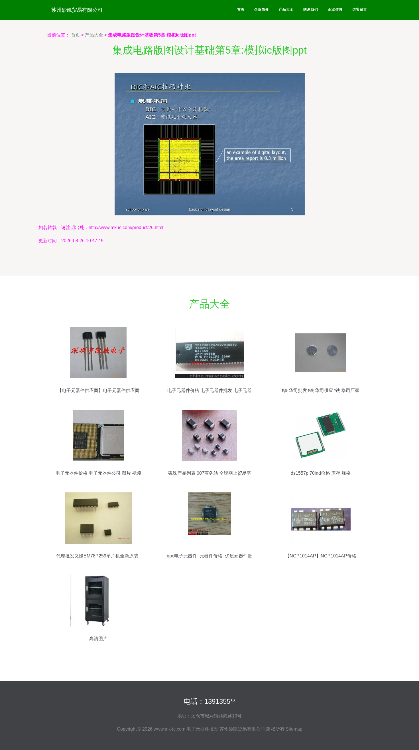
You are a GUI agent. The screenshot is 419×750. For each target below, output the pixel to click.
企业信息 (335, 9)
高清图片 (98, 638)
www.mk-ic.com (169, 729)
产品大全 (286, 9)
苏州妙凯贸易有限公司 (77, 10)
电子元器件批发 (202, 729)
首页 (241, 9)
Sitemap (294, 729)
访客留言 (359, 9)
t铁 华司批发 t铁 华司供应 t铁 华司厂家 (320, 390)
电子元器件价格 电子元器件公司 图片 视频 (98, 473)
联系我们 (310, 9)
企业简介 (261, 9)
